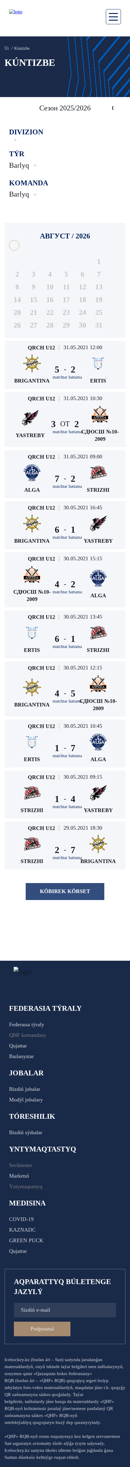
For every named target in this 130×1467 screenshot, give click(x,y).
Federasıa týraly (26, 1024)
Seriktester (20, 1165)
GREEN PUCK (26, 1240)
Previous (12, 108)
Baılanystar (21, 1056)
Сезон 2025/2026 (65, 108)
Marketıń (19, 1176)
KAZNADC (22, 1230)
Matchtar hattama (67, 377)
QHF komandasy (27, 1035)
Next (119, 108)
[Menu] (113, 16)
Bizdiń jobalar (24, 1089)
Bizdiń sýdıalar (25, 1132)
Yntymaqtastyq (25, 1186)
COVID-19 (21, 1219)
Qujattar (18, 1046)
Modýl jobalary (26, 1100)
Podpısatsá (42, 1329)
